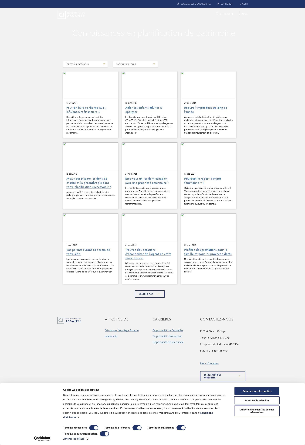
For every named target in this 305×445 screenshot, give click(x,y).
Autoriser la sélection (257, 400)
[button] (224, 14)
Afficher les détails (73, 438)
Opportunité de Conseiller (167, 330)
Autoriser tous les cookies (256, 391)
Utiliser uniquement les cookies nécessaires (257, 411)
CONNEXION (227, 4)
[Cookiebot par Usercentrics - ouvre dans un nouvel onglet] (42, 438)
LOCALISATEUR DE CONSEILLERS (196, 4)
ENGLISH (244, 4)
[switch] (137, 427)
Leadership (111, 336)
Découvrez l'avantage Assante (122, 330)
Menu (244, 14)
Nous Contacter (209, 363)
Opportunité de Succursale (168, 342)
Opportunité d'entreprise (167, 336)
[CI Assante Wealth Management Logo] (68, 15)
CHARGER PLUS (146, 293)
